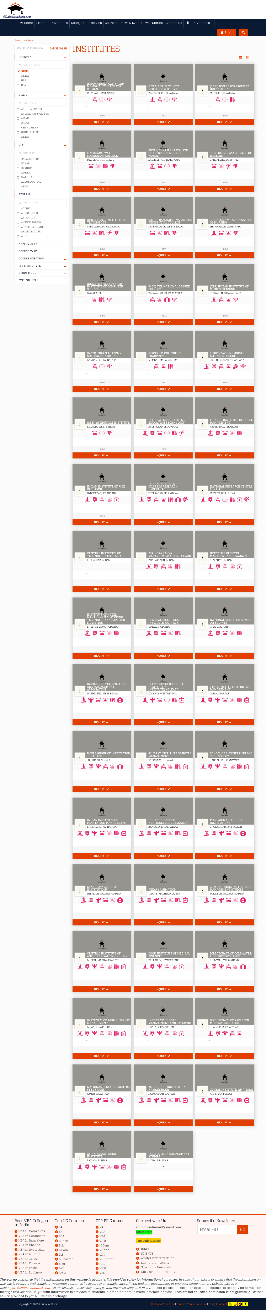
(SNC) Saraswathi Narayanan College (102, 154)
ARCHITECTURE (31, 232)
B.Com (63, 1250)
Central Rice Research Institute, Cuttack (166, 621)
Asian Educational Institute (102, 1155)
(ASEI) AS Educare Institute (108, 422)
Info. (102, 115)
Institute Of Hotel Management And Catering (169, 1021)
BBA (61, 1231)
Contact (222, 1304)
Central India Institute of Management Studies (231, 888)
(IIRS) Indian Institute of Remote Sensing (229, 288)
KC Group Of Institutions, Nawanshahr (168, 1088)
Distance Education (163, 1304)
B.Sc (62, 1245)
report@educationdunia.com (28, 1287)
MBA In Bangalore (31, 1240)
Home (17, 40)
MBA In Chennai (30, 1245)
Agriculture (30, 213)
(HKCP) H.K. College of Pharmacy (164, 354)
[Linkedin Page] (230, 1304)
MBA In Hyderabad (31, 1249)
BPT (61, 1268)
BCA (61, 1236)
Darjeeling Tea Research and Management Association (106, 687)
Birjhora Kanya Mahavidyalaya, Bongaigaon (169, 554)
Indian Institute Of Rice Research (106, 488)
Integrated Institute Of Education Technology (167, 421)
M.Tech (104, 1250)
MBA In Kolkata (29, 1263)
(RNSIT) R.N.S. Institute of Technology (106, 221)
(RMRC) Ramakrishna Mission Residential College (170, 221)
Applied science (32, 227)
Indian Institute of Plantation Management (107, 821)
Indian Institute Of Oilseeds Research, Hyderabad (163, 486)
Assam (25, 118)
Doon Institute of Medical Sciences (169, 955)
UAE (23, 80)
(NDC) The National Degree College (169, 288)
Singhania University (156, 1267)
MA (101, 1227)
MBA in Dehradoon (31, 1236)
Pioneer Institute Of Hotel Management (231, 421)
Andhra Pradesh (32, 109)
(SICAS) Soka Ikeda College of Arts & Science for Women (168, 153)
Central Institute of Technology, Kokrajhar (105, 554)
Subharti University (155, 1263)
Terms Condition (197, 1304)
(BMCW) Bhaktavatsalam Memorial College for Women (105, 86)
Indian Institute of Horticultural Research (168, 821)
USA (23, 85)
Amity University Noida (157, 1258)
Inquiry (99, 122)
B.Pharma (66, 1259)
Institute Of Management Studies (169, 1155)
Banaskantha (30, 159)
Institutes (28, 40)
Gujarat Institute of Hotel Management (169, 755)
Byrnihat (27, 168)
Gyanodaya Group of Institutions (102, 888)
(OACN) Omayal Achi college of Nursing (231, 221)
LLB (61, 1254)
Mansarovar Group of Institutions (226, 821)
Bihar (25, 123)
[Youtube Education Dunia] (240, 1304)
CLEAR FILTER (58, 48)
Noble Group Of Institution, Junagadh (109, 755)
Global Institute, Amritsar (231, 1089)
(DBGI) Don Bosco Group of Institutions (229, 88)
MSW (102, 1268)
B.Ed (62, 1263)
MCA (102, 1231)
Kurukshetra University (158, 1272)
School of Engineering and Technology (231, 755)
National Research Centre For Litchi (231, 488)
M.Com (104, 1245)
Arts (24, 236)
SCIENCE (147, 1253)
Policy (212, 1304)
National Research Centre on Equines (231, 621)
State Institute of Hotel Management (229, 688)
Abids (24, 187)
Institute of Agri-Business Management (108, 1021)
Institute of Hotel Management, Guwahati (228, 554)
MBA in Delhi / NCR (32, 1231)
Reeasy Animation (162, 889)
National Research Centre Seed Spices (108, 1088)
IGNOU (145, 1249)
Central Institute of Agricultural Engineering (108, 955)
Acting (26, 209)
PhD (102, 1263)
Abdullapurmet (32, 182)
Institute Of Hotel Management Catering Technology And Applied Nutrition (106, 618)
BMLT (62, 1273)
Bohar (25, 163)
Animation (28, 218)
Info (164, 449)
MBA (102, 1236)
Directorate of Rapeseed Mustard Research (229, 1021)
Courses (181, 1304)
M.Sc (102, 1241)
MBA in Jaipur (28, 1258)
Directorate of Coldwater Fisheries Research (231, 955)
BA (60, 1227)
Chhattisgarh (31, 132)
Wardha (26, 177)
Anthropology (31, 222)
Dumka (25, 173)
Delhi (25, 137)
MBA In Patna (28, 1268)
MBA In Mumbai (29, 1254)
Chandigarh (29, 128)
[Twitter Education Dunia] (235, 1304)
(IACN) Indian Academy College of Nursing (104, 354)
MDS (102, 1273)
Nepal (25, 76)
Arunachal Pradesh (35, 114)
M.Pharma (107, 1259)
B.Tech (63, 1241)
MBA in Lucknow (30, 1272)
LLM (102, 1254)
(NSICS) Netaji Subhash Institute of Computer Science (105, 286)
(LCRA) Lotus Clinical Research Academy (164, 88)
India (24, 71)
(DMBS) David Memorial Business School (227, 354)
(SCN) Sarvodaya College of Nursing (231, 154)
